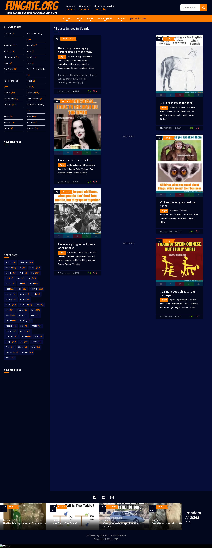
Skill (178, 115)
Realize (85, 64)
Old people (9, 99)
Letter (186, 304)
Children (183, 211)
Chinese (192, 300)
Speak (74, 68)
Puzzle (30, 116)
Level (183, 111)
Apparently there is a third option (170, 523)
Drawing (173, 107)
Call (59, 60)
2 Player (7, 33)
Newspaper (81, 256)
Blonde (30, 57)
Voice (91, 68)
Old (70, 64)
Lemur (164, 218)
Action (11, 262)
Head (162, 111)
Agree (172, 300)
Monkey (172, 218)
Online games (105, 18)
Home (71, 8)
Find (34, 283)
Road (26, 336)
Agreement (182, 300)
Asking (78, 56)
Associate (87, 56)
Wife (36, 347)
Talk (78, 169)
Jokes (79, 18)
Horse (169, 111)
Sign (171, 307)
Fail (22, 283)
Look (35, 310)
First (10, 289)
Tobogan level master (15, 523)
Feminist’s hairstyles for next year (121, 523)
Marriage (31, 93)
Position (164, 307)
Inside (176, 111)
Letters (194, 304)
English (182, 107)
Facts (90, 18)
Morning (25, 320)
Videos (121, 18)
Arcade (7, 51)
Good (74, 252)
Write (191, 115)
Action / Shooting (34, 33)
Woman (12, 352)
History (11, 299)
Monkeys (182, 218)
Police (7, 116)
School (30, 122)
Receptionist (64, 68)
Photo (36, 326)
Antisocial (90, 165)
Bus (69, 252)
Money (11, 320)
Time (10, 347)
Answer (70, 56)
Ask (23, 273)
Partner (76, 64)
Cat (20, 278)
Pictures (67, 18)
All (84, 165)
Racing (7, 122)
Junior (79, 60)
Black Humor (9, 57)
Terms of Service (104, 8)
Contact (85, 8)
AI (23, 268)
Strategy (30, 128)
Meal (23, 315)
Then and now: (61, 523)
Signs (177, 307)
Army (29, 51)
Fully (168, 304)
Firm (73, 60)
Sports (7, 128)
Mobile (71, 256)
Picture (11, 331)
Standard (83, 68)
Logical (7, 93)
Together (76, 264)
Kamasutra (177, 304)
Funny (11, 294)
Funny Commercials (36, 69)
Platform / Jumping (35, 105)
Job (39, 305)
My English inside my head (176, 103)
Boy (35, 273)
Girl (36, 294)
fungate (6, 520)
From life (37, 289)
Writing (163, 119)
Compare (178, 214)
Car (9, 278)
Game (24, 294)
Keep (85, 60)
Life (28, 87)
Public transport (87, 260)
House (11, 305)
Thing (162, 222)
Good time (83, 252)
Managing (62, 64)
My (188, 111)
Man (10, 315)
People (11, 326)
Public (75, 260)
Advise (11, 268)
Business (174, 211)
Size (24, 342)
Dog (32, 278)
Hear (196, 214)
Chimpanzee (166, 214)
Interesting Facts (12, 81)
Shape (11, 342)
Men (35, 315)
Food (29, 63)
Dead (60, 169)
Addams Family (74, 165)
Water (23, 347)
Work (10, 358)
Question (12, 336)
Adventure (8, 45)
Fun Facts (8, 69)
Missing (62, 256)
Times (76, 173)
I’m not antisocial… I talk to (75, 160)
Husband (26, 305)
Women (27, 352)
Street (36, 342)
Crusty (66, 60)
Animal (30, 45)
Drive (10, 283)
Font (162, 304)
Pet (24, 326)
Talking (84, 169)
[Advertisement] (25, 196)
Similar (185, 307)
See (39, 336)
